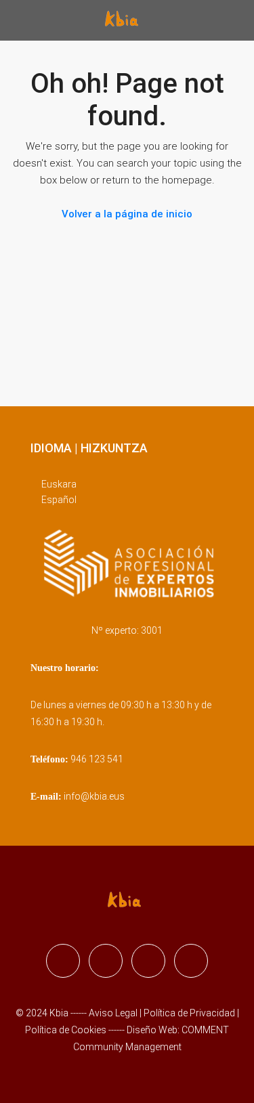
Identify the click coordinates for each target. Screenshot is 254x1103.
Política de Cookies (65, 1029)
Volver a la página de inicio (127, 214)
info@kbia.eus (94, 796)
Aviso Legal (113, 1013)
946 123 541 (96, 759)
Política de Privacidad (190, 1013)
